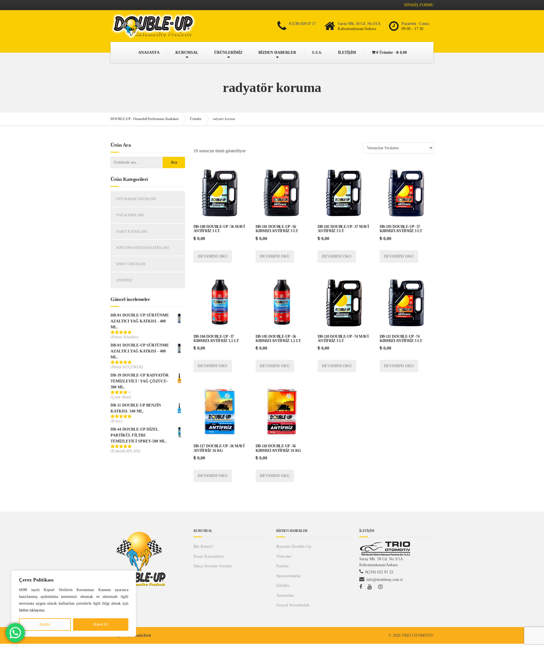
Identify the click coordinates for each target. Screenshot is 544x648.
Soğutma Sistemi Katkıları (142, 247)
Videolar (283, 556)
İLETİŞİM (347, 52)
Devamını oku (213, 256)
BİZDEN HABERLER (277, 52)
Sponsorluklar (288, 576)
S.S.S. (317, 52)
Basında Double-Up (293, 546)
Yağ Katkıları (130, 215)
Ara (174, 162)
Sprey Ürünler (131, 264)
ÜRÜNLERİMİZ (228, 52)
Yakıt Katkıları (131, 231)
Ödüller (283, 585)
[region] (73, 603)
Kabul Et (101, 624)
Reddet (44, 624)
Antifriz (124, 280)
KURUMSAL (186, 52)
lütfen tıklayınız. (32, 610)
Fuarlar (282, 566)
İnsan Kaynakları (209, 556)
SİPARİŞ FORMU (419, 5)
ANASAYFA (149, 52)
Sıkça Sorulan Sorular (213, 566)
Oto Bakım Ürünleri (136, 199)
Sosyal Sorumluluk (293, 605)
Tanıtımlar (285, 595)
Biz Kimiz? (203, 546)
